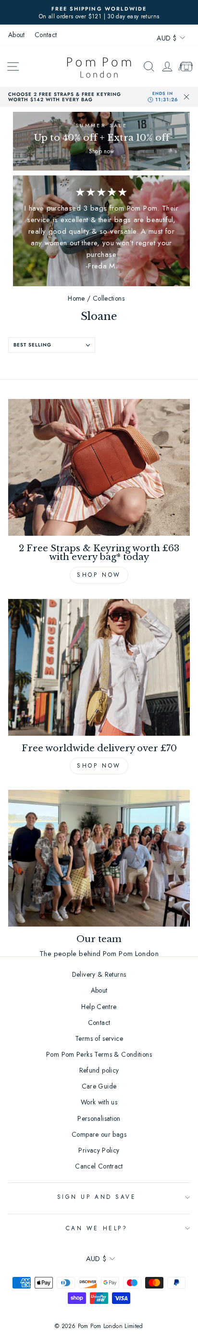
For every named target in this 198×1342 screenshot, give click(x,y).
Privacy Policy (98, 1150)
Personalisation (99, 1118)
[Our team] (99, 858)
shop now (99, 765)
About (16, 35)
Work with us (99, 1102)
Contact (46, 35)
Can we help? (96, 1228)
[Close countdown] (186, 96)
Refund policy (99, 1070)
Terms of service (99, 1038)
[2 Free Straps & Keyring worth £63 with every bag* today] (99, 467)
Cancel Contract (99, 1166)
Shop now (99, 575)
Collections (108, 298)
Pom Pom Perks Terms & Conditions (99, 1054)
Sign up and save (96, 1197)
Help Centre (98, 1006)
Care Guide (99, 1086)
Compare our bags (99, 1134)
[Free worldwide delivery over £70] (99, 667)
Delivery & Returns (99, 974)
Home (76, 298)
